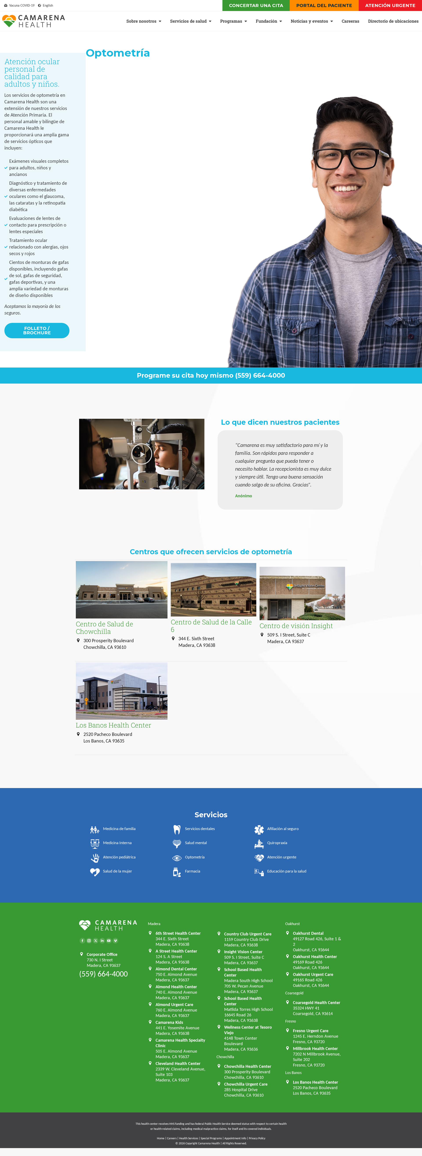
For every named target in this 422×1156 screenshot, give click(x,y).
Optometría (195, 857)
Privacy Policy (257, 1138)
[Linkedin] (102, 941)
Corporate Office (102, 954)
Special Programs (211, 1138)
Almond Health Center (176, 986)
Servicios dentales (200, 828)
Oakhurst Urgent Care (313, 974)
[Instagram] (89, 941)
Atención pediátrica (119, 857)
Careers (171, 1138)
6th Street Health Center (178, 933)
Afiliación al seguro (283, 828)
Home (160, 1138)
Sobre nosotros (141, 21)
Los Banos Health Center (315, 1082)
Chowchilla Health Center (247, 1066)
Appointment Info (235, 1138)
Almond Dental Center (176, 968)
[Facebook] (82, 941)
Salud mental (196, 842)
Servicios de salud (188, 21)
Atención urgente (281, 857)
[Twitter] (95, 941)
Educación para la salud (286, 871)
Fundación (266, 21)
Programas (231, 21)
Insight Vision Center (243, 951)
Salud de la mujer (117, 871)
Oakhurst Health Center (315, 956)
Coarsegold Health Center (316, 1002)
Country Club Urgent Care (247, 934)
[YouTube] (109, 941)
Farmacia (192, 871)
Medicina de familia (119, 828)
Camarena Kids (169, 1022)
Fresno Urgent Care (310, 1030)
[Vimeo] (115, 941)
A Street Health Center (176, 951)
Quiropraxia (277, 842)
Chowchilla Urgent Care (245, 1084)
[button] (142, 454)
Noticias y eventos (309, 21)
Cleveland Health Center (178, 1063)
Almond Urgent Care (174, 1004)
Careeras (350, 21)
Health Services (188, 1138)
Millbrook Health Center (315, 1048)
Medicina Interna (117, 842)
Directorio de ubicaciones (393, 21)
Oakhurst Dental (308, 933)
